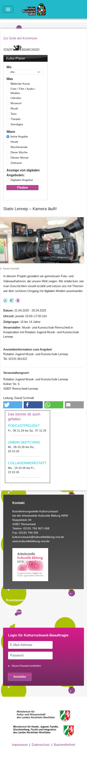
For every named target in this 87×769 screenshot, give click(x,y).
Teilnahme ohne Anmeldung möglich (5, 300)
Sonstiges (17, 124)
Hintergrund (12, 606)
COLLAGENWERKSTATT (27, 463)
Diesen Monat (19, 157)
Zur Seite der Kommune (20, 38)
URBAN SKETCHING (24, 442)
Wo (9, 67)
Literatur (16, 98)
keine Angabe (19, 136)
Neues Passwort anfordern (26, 665)
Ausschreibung (14, 611)
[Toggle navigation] (8, 9)
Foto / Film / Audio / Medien (23, 91)
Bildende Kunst (20, 83)
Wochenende (19, 147)
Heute (14, 141)
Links (9, 616)
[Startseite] (35, 9)
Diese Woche (19, 152)
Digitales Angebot (22, 180)
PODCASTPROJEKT (24, 426)
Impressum (20, 744)
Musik (14, 108)
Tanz (14, 113)
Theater (16, 119)
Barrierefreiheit (64, 744)
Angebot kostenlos (12, 300)
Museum (16, 103)
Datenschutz (41, 744)
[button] (12, 404)
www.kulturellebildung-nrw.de (30, 541)
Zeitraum (16, 162)
